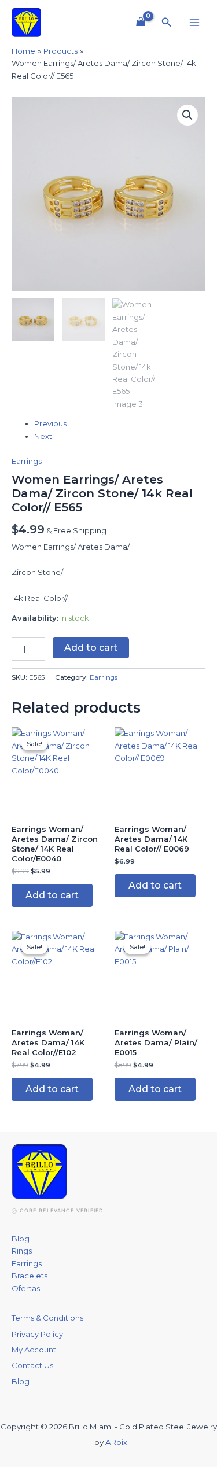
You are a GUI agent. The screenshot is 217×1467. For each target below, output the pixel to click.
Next (43, 436)
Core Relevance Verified (61, 1210)
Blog (21, 1238)
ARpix (116, 1442)
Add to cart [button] (52, 895)
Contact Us (32, 1365)
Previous (50, 423)
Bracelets (29, 1275)
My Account (34, 1349)
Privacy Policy (37, 1334)
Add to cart (90, 647)
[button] (166, 22)
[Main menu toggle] (194, 22)
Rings (22, 1250)
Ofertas (26, 1288)
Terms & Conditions (47, 1317)
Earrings (27, 461)
